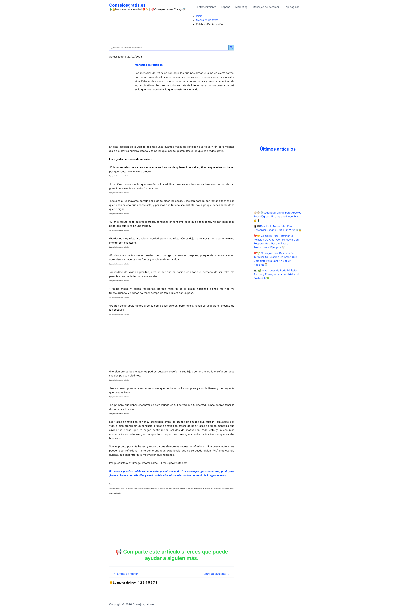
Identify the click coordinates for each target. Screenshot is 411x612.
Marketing (241, 7)
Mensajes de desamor (266, 7)
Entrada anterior (126, 573)
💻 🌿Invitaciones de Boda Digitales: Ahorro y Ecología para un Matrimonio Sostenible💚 (277, 274)
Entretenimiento (206, 7)
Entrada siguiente (217, 573)
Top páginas (291, 7)
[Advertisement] (171, 118)
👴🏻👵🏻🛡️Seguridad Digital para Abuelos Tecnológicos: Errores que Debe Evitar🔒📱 (277, 216)
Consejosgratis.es (127, 5)
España (225, 7)
